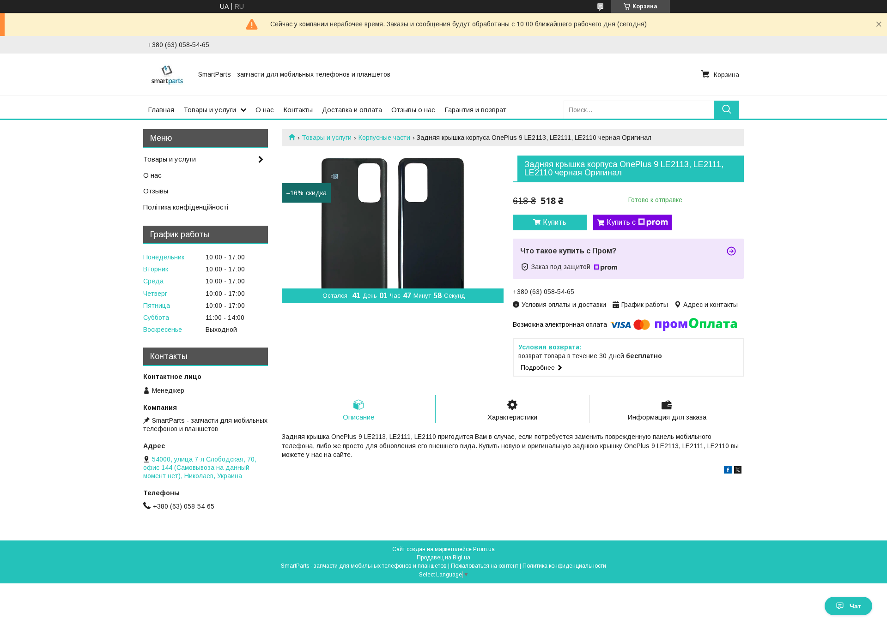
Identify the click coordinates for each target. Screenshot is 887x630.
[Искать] (726, 110)
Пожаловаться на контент (484, 566)
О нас (264, 110)
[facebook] (728, 471)
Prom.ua (484, 549)
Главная (161, 110)
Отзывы (155, 191)
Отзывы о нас (413, 110)
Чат (855, 606)
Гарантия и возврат (475, 110)
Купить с (621, 222)
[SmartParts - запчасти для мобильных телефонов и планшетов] (167, 74)
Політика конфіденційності (185, 207)
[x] (737, 471)
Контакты (298, 110)
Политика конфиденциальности (564, 566)
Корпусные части (384, 137)
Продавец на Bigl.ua (443, 557)
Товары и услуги (209, 110)
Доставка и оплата (352, 110)
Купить (554, 222)
